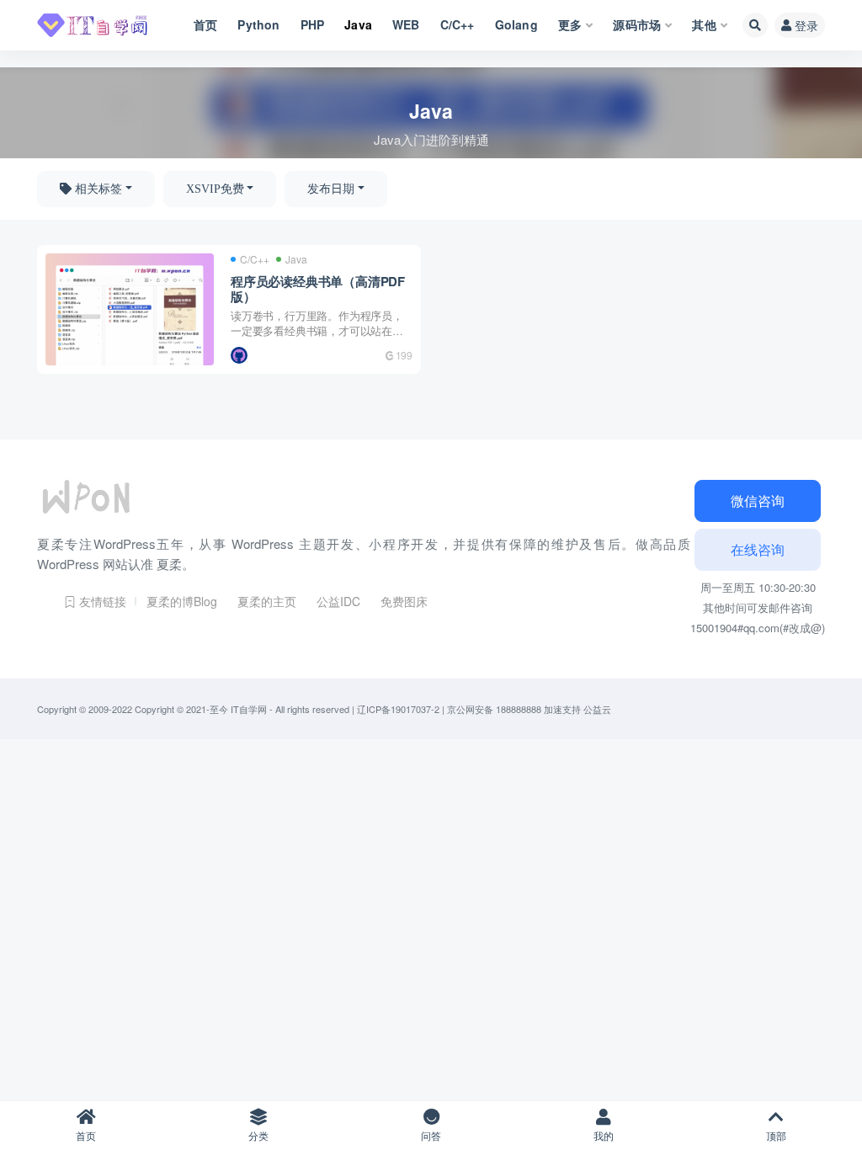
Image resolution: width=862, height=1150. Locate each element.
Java (296, 259)
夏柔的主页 (266, 601)
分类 (258, 1135)
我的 (603, 1135)
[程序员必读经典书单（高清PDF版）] (129, 309)
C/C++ (254, 259)
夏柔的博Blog (181, 601)
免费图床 (404, 601)
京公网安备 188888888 (494, 709)
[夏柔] (240, 355)
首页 (86, 1135)
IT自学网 (249, 709)
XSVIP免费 (215, 189)
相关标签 (97, 189)
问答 (431, 1135)
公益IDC (338, 601)
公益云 (597, 709)
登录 (806, 25)
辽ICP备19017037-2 (398, 709)
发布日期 (330, 189)
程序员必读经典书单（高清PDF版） (318, 289)
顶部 (776, 1135)
